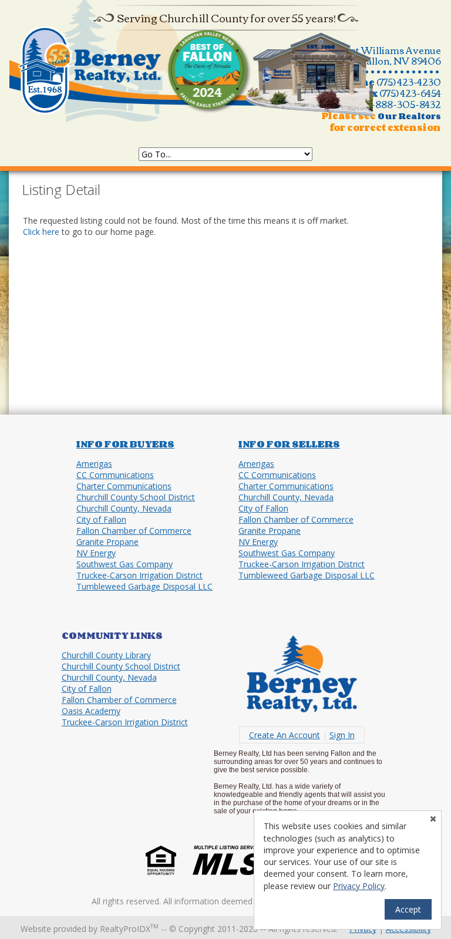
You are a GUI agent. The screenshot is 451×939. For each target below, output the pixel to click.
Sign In (342, 735)
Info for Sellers (289, 444)
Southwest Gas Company (124, 564)
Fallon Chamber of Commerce (133, 530)
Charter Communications (123, 486)
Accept (408, 909)
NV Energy (96, 552)
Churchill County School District (135, 497)
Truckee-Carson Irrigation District (139, 575)
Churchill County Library (106, 655)
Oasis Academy (91, 710)
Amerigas (94, 463)
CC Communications (115, 474)
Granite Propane (107, 541)
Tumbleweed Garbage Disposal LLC (144, 586)
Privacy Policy (359, 885)
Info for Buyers (125, 444)
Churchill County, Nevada (123, 508)
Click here (41, 231)
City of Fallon (101, 519)
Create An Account (284, 735)
